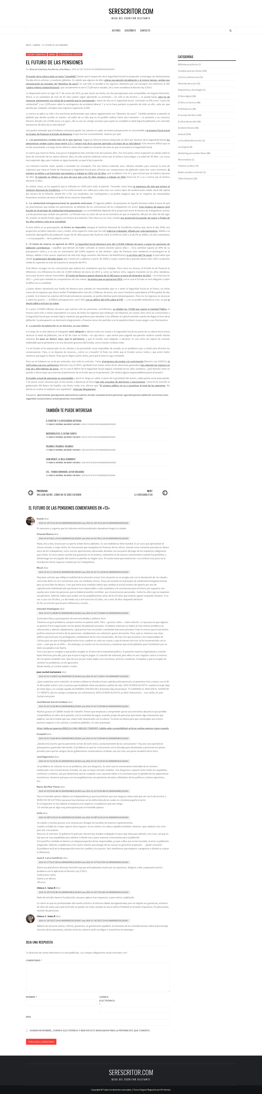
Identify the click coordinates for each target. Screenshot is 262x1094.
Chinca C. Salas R (46, 887)
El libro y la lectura (187, 102)
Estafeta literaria (186, 127)
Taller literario (185, 178)
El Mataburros (185, 108)
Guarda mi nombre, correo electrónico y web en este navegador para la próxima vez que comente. (90, 1030)
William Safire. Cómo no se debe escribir (59, 492)
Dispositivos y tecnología (190, 89)
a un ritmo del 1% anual (139, 255)
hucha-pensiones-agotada (119, 394)
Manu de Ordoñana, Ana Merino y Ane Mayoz (50, 69)
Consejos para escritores (190, 70)
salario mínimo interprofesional (43, 87)
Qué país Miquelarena (84, 389)
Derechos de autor (187, 83)
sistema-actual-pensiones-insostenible (63, 398)
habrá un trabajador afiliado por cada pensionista (132, 231)
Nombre (31, 996)
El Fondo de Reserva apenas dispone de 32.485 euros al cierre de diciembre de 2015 (108, 275)
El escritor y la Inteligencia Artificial (64, 420)
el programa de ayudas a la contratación (122, 361)
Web (28, 1016)
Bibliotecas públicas (188, 64)
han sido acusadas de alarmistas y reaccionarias (120, 381)
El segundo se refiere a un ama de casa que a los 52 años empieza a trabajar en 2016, (80, 177)
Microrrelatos (184, 159)
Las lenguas (183, 146)
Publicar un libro (186, 165)
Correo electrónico (106, 1000)
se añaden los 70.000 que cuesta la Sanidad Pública (140, 309)
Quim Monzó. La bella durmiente (61, 459)
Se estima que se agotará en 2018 (105, 279)
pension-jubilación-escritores (147, 394)
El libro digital (185, 96)
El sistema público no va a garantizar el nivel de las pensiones (132, 385)
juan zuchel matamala (49, 672)
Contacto (145, 30)
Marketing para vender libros (192, 153)
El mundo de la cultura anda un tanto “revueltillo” (51, 76)
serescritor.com (131, 11)
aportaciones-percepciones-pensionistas (57, 394)
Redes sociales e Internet (190, 172)
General (52, 54)
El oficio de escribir (187, 121)
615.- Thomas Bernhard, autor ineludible (65, 471)
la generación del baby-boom (48, 258)
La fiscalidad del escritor (70, 54)
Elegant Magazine (147, 1089)
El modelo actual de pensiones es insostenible (49, 378)
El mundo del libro (187, 115)
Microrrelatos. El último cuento (61, 433)
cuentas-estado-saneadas (92, 394)
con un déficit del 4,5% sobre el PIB (104, 299)
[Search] (231, 30)
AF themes (165, 1089)
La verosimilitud (143, 492)
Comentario (34, 960)
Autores (116, 30)
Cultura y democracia (36, 54)
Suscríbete (130, 30)
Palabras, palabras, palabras (59, 446)
